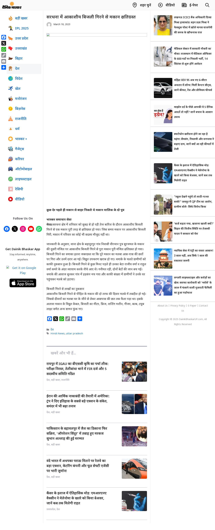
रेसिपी (19, 189)
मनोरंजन (21, 99)
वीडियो (19, 199)
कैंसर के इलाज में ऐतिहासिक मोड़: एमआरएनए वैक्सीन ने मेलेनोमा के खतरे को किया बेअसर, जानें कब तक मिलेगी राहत (76, 498)
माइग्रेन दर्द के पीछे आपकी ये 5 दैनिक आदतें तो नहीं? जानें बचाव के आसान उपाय (193, 112)
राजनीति (20, 119)
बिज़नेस (20, 109)
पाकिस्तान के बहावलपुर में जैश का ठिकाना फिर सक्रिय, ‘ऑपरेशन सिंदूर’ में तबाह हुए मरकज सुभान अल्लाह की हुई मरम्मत (77, 434)
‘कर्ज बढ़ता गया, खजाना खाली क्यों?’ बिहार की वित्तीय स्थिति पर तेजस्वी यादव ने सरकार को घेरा (194, 229)
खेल (17, 89)
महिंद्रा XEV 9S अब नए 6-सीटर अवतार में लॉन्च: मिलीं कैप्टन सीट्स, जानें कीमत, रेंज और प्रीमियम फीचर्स (193, 85)
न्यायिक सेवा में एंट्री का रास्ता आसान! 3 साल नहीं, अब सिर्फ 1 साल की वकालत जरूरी (193, 256)
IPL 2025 (22, 28)
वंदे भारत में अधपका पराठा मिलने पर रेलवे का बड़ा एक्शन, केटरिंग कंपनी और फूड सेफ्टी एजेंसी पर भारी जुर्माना (78, 466)
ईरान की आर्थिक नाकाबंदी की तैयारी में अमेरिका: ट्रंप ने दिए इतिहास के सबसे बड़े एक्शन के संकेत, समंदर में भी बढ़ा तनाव (78, 401)
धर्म (17, 129)
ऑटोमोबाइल (23, 169)
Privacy (174, 305)
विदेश (19, 79)
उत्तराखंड (21, 49)
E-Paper (192, 305)
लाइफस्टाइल (23, 179)
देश (52, 329)
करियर (19, 159)
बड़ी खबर (21, 18)
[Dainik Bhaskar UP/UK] (12, 5)
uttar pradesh (74, 333)
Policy (182, 305)
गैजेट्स (19, 149)
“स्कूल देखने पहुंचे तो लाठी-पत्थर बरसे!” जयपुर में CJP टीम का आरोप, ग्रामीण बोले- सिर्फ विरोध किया (193, 202)
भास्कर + (21, 139)
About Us (163, 305)
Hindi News (58, 333)
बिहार (19, 59)
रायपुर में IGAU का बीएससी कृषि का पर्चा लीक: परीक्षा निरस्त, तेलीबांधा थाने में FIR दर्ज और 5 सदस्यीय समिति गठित (78, 369)
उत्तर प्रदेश (21, 39)
